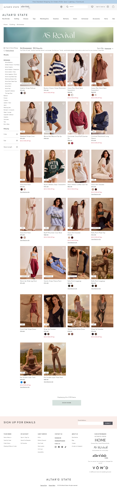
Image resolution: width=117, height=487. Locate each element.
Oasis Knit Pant (25, 184)
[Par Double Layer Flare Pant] (55, 359)
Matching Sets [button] (7, 107)
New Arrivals (6, 19)
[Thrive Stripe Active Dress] (79, 310)
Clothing (16, 19)
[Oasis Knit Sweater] (102, 166)
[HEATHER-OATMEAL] (25, 189)
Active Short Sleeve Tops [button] (11, 81)
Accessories (96, 19)
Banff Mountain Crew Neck (53, 233)
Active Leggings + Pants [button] (11, 74)
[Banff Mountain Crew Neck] (55, 214)
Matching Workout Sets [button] (10, 79)
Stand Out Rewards (26, 440)
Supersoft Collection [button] (10, 91)
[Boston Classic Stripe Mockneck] (55, 69)
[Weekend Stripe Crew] (31, 117)
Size (5, 140)
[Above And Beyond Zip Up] (55, 117)
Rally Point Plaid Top (98, 233)
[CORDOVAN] (72, 143)
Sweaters (56, 19)
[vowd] (100, 467)
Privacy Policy (52, 485)
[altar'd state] (15, 15)
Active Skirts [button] (8, 86)
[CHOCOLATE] (21, 189)
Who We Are (75, 437)
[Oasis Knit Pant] (31, 166)
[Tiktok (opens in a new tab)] (65, 447)
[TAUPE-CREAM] (24, 93)
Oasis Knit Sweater (97, 184)
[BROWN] (69, 95)
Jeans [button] (5, 105)
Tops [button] (5, 121)
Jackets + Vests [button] (7, 102)
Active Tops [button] (8, 88)
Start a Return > (8, 437)
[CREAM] (69, 143)
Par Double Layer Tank (27, 377)
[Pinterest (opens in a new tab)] (62, 447)
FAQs (39, 437)
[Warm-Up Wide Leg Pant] (31, 262)
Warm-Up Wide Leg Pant (28, 281)
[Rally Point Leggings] (79, 262)
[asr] (100, 447)
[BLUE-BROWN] (69, 334)
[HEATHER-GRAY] (72, 95)
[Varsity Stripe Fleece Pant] (55, 262)
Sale (113, 19)
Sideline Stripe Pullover (28, 88)
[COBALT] (21, 382)
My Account (24, 434)
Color (5, 134)
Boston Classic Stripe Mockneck (55, 88)
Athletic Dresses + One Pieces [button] (12, 64)
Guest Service (42, 434)
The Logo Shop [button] (8, 93)
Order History (7, 443)
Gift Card (40, 449)
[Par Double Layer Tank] (31, 359)
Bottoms (66, 19)
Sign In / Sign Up (25, 437)
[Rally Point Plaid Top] (102, 214)
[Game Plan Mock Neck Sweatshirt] (79, 69)
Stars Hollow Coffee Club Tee (78, 184)
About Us (75, 434)
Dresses (25, 19)
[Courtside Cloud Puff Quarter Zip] (79, 117)
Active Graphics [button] (9, 67)
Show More (66, 402)
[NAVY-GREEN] (69, 286)
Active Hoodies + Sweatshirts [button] (12, 69)
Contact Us (58, 434)
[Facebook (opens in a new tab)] (59, 447)
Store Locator (41, 446)
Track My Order (7, 440)
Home (106, 19)
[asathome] (100, 438)
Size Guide (40, 443)
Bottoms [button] (6, 95)
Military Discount (42, 440)
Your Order (7, 434)
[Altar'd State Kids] (100, 456)
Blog (73, 440)
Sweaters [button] (6, 117)
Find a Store (10, 50)
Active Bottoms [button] (9, 62)
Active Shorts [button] (8, 83)
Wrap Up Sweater (50, 329)
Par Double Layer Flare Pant (53, 377)
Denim (75, 19)
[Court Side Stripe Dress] (31, 310)
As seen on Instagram (77, 446)
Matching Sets (44, 19)
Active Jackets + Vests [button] (10, 72)
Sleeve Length (8, 147)
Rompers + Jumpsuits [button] (9, 110)
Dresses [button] (5, 98)
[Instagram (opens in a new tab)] (55, 447)
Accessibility (41, 452)
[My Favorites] (92, 6)
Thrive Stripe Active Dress (76, 329)
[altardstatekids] (25, 6)
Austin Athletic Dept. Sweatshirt (55, 184)
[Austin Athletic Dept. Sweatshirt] (55, 166)
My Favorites (24, 443)
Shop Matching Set (24, 192)
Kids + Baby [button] (6, 124)
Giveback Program (60, 440)
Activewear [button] (7, 60)
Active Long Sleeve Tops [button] (11, 76)
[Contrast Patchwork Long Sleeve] (102, 117)
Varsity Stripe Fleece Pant (52, 281)
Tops (34, 19)
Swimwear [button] (6, 119)
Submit (108, 423)
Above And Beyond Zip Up (53, 136)
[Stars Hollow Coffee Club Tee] (79, 166)
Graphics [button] (6, 100)
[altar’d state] (11, 7)
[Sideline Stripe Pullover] (31, 69)
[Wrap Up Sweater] (55, 310)
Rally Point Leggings (74, 281)
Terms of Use (43, 485)
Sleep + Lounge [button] (7, 112)
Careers (74, 443)
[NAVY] (45, 334)
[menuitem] (6, 19)
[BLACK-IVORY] (21, 93)
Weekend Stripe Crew (27, 136)
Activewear (85, 19)
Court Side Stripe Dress (28, 329)
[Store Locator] (61, 7)
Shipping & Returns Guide (10, 446)
